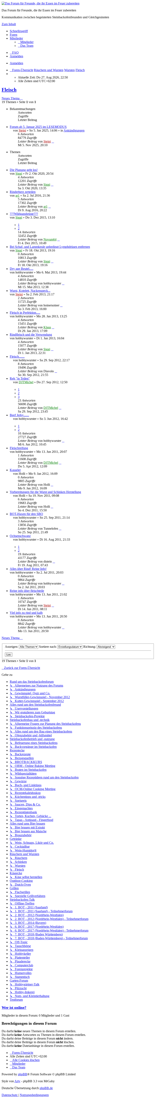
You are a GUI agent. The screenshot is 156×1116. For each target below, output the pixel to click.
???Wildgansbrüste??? (24, 214)
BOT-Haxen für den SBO (26, 514)
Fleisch (9, 89)
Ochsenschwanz (20, 536)
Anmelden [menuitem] (16, 56)
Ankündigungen (74, 130)
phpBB (22, 1074)
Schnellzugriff (19, 31)
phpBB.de (46, 1088)
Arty (17, 1081)
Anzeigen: (12, 646)
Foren (13, 34)
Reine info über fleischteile (27, 590)
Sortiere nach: (48, 646)
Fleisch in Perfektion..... (25, 312)
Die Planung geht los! (24, 170)
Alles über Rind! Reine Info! (28, 569)
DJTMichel (26, 382)
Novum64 (49, 239)
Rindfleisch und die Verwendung (31, 334)
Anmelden (16, 63)
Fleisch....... (17, 356)
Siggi (18, 173)
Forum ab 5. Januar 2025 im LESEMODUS (38, 126)
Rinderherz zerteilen (23, 192)
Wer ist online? (14, 1007)
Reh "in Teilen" (20, 378)
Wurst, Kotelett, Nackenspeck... (30, 290)
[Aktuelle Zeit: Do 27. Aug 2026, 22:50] (11, 73)
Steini (22, 130)
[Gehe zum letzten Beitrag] (53, 141)
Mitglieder (16, 38)
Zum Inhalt (9, 24)
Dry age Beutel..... (21, 268)
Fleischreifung (19, 448)
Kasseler (15, 470)
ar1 (17, 195)
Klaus (47, 327)
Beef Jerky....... (19, 415)
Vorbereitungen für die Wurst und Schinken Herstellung (45, 492)
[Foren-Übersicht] (40, 3)
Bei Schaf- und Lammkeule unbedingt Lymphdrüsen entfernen (50, 246)
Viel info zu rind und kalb (26, 612)
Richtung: (90, 646)
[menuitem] (26, 42)
